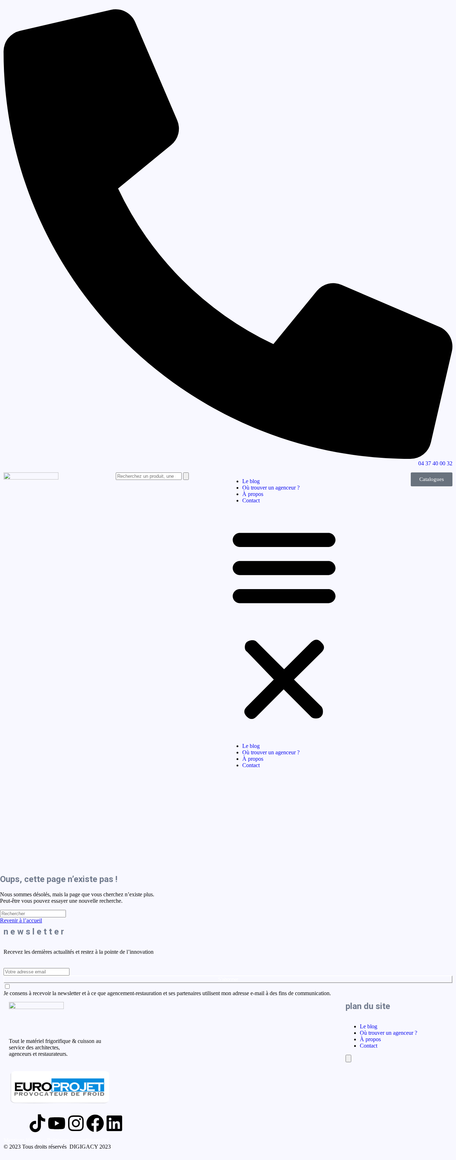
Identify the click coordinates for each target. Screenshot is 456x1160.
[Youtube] (57, 1123)
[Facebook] (95, 1123)
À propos (252, 494)
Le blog (251, 481)
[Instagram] (76, 1123)
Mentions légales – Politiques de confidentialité (56, 1140)
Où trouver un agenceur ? (271, 488)
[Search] (186, 476)
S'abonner (228, 979)
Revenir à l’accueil (21, 920)
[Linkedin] (114, 1123)
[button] (284, 623)
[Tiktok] (37, 1123)
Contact (251, 500)
